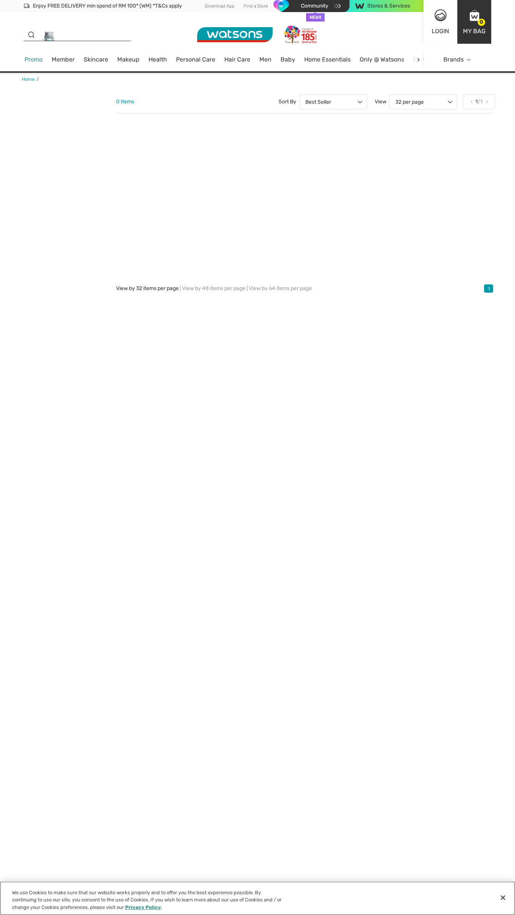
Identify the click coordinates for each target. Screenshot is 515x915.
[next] (418, 59)
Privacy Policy (143, 907)
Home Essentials (327, 59)
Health (158, 59)
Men (265, 59)
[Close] (503, 897)
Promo (34, 59)
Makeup (128, 59)
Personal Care (195, 59)
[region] (257, 898)
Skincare (96, 59)
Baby (287, 59)
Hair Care (237, 59)
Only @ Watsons (382, 59)
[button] (474, 22)
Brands (453, 59)
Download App (220, 6)
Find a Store (256, 6)
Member (63, 59)
